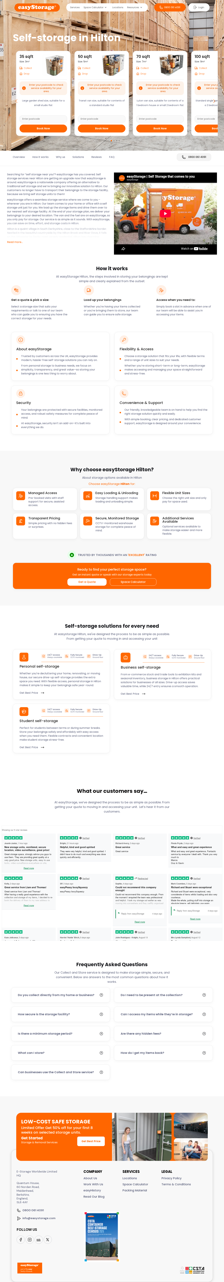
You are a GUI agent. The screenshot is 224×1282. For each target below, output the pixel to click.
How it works (40, 157)
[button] (96, 7)
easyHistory (92, 1190)
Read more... (15, 242)
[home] (37, 7)
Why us (60, 157)
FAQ (111, 157)
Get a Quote (87, 582)
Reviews (96, 157)
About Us (90, 1178)
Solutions (78, 157)
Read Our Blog (93, 1196)
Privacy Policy (172, 1178)
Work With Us (93, 1184)
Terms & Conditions (176, 1184)
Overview (19, 157)
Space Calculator (133, 582)
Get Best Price (91, 1141)
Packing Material (134, 1190)
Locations (117, 7)
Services (75, 7)
